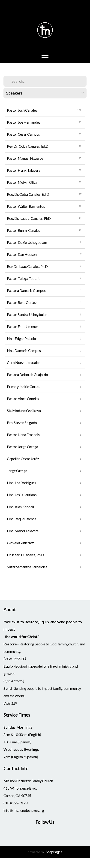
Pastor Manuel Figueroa (25, 158)
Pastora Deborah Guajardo (27, 374)
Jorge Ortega (17, 470)
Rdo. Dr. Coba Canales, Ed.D (28, 194)
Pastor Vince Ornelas (23, 398)
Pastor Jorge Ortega (22, 446)
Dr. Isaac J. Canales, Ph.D (25, 555)
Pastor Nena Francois (23, 434)
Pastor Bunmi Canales (23, 230)
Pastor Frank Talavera (23, 170)
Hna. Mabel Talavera (23, 530)
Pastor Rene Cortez (21, 302)
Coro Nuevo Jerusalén (23, 362)
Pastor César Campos (23, 134)
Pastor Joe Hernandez (24, 122)
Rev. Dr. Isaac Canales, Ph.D (27, 266)
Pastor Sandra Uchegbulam (27, 314)
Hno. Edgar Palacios (22, 338)
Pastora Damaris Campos (26, 290)
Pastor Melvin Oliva (22, 182)
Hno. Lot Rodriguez (21, 482)
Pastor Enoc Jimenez (22, 326)
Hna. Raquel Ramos (21, 518)
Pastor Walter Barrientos (26, 206)
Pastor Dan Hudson (22, 254)
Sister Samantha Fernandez (27, 567)
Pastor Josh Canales (22, 110)
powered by (45, 852)
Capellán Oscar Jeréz (23, 458)
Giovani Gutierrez (20, 542)
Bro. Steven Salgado (22, 422)
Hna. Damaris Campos (24, 350)
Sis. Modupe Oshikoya (24, 410)
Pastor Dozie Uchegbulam (27, 242)
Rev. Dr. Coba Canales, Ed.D (27, 146)
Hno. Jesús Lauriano (22, 494)
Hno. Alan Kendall (20, 506)
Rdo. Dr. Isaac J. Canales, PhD (29, 218)
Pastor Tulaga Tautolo (23, 278)
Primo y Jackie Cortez (23, 386)
